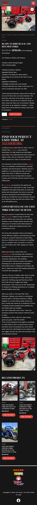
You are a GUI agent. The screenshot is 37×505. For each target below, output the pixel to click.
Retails (9, 35)
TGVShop (14, 150)
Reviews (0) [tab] (6, 132)
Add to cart (15, 114)
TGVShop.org (12, 143)
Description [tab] (6, 128)
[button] (32, 9)
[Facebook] (18, 500)
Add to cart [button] (9, 415)
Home (4, 35)
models (30, 164)
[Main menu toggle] (33, 3)
